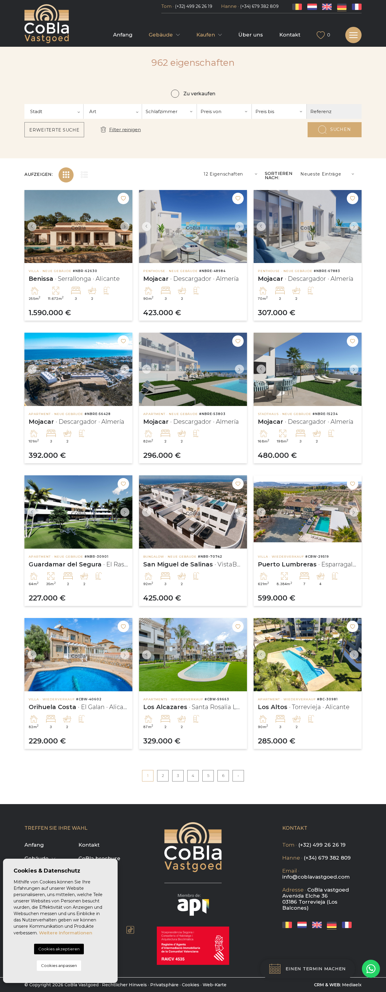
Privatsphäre (164, 984)
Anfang (122, 35)
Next (126, 226)
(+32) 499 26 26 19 (193, 6)
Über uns (250, 35)
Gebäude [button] (161, 35)
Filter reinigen (125, 129)
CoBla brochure (99, 858)
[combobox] (54, 111)
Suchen (340, 129)
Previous (30, 226)
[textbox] (54, 111)
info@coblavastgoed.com (316, 877)
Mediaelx (352, 984)
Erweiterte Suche (54, 130)
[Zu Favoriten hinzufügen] (123, 198)
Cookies (190, 984)
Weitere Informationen (65, 933)
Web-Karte (214, 984)
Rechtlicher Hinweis (124, 984)
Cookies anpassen (59, 965)
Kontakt (289, 35)
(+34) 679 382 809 (259, 6)
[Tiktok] (130, 929)
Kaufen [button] (205, 35)
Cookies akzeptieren (59, 948)
